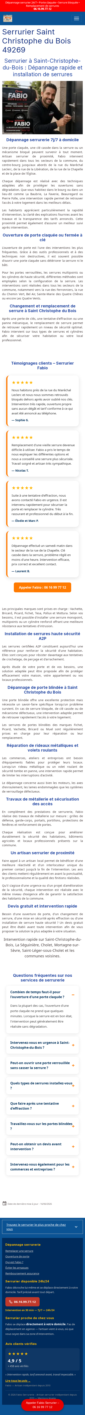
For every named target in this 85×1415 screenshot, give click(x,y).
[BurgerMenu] (76, 18)
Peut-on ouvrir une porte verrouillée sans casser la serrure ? (40, 1065)
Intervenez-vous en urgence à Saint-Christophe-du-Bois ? (40, 1045)
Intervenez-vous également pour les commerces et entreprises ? (40, 1167)
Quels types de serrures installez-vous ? (41, 1085)
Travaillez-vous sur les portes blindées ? (41, 1126)
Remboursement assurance (22, 1273)
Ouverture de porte (17, 1256)
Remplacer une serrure (19, 1251)
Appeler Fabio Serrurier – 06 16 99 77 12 (42, 1405)
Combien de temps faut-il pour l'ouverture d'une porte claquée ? (37, 994)
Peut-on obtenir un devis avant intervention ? (35, 1146)
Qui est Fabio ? (14, 1262)
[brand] (8, 18)
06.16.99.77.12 (42, 9)
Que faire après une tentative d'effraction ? (34, 1106)
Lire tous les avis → (18, 1381)
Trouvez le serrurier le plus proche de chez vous (36, 1227)
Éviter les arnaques (16, 1267)
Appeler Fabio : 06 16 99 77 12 (42, 587)
